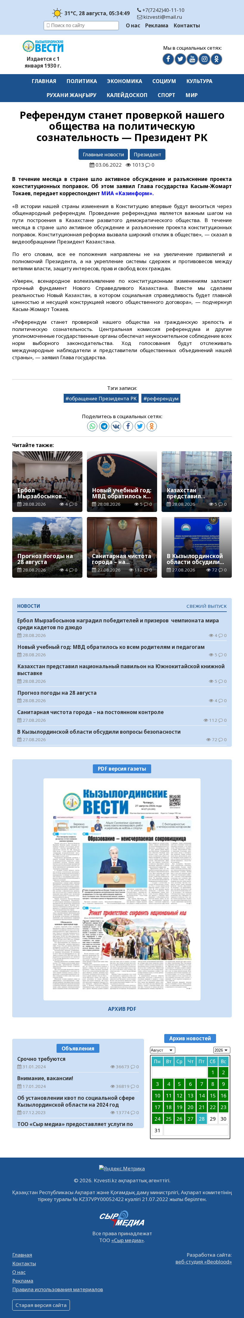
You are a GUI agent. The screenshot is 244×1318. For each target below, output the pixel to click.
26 (179, 1118)
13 (190, 1095)
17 (157, 1107)
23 (223, 1107)
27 (190, 1118)
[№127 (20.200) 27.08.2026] (122, 889)
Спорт (166, 95)
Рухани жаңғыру (71, 95)
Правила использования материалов (57, 1289)
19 (179, 1107)
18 (169, 1107)
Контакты (186, 25)
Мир (191, 95)
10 (157, 1095)
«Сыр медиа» (127, 1240)
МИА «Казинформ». (127, 193)
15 (213, 1095)
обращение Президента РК (103, 398)
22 (213, 1107)
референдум (163, 398)
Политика (81, 81)
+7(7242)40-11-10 (162, 10)
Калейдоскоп (127, 95)
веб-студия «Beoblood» (204, 1261)
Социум (164, 81)
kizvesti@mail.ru (162, 16)
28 (202, 1118)
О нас (133, 25)
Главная (44, 81)
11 (169, 1095)
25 (169, 1118)
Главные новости (103, 154)
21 (202, 1107)
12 (179, 1095)
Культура (199, 81)
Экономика (124, 81)
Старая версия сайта (41, 1305)
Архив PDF (122, 1008)
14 (202, 1095)
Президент (147, 154)
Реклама (156, 25)
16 (223, 1095)
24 (157, 1118)
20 (190, 1107)
